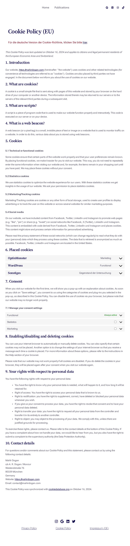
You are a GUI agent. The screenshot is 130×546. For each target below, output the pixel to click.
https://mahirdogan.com (31, 69)
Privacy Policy (29, 528)
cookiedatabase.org (59, 489)
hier (85, 42)
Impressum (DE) (99, 528)
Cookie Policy (63, 528)
